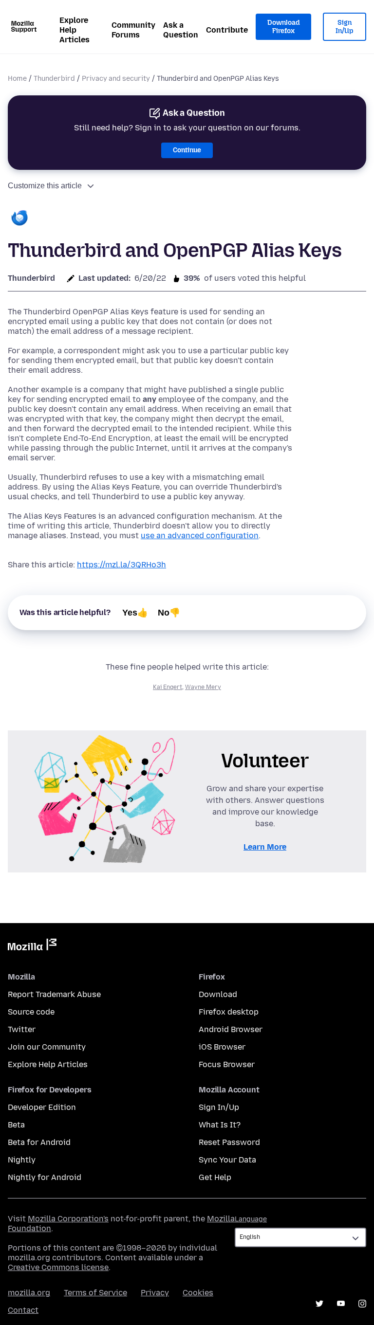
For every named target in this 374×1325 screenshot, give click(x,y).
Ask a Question (180, 29)
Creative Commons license (58, 1267)
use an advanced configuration (200, 535)
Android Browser (230, 1029)
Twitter (22, 1029)
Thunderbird (54, 78)
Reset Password (229, 1142)
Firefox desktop (229, 1011)
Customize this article (45, 186)
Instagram (362, 1303)
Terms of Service (95, 1292)
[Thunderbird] (19, 219)
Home (17, 78)
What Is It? (220, 1124)
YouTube (341, 1303)
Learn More (264, 847)
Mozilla (32, 946)
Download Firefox (283, 27)
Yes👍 (135, 612)
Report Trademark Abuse (54, 994)
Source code (31, 1011)
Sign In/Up (345, 27)
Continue (187, 150)
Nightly (22, 1159)
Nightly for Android (44, 1177)
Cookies (198, 1292)
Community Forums (133, 29)
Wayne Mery (203, 687)
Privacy (155, 1292)
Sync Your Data (227, 1159)
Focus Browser (227, 1064)
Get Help (215, 1177)
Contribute (227, 30)
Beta (16, 1124)
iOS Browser (222, 1047)
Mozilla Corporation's (68, 1218)
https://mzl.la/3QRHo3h (121, 564)
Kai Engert (167, 687)
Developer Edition (42, 1107)
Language (251, 1219)
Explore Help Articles (74, 30)
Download (218, 994)
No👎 (169, 612)
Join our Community (47, 1047)
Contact (23, 1310)
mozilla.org (29, 1292)
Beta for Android (39, 1142)
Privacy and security (116, 78)
